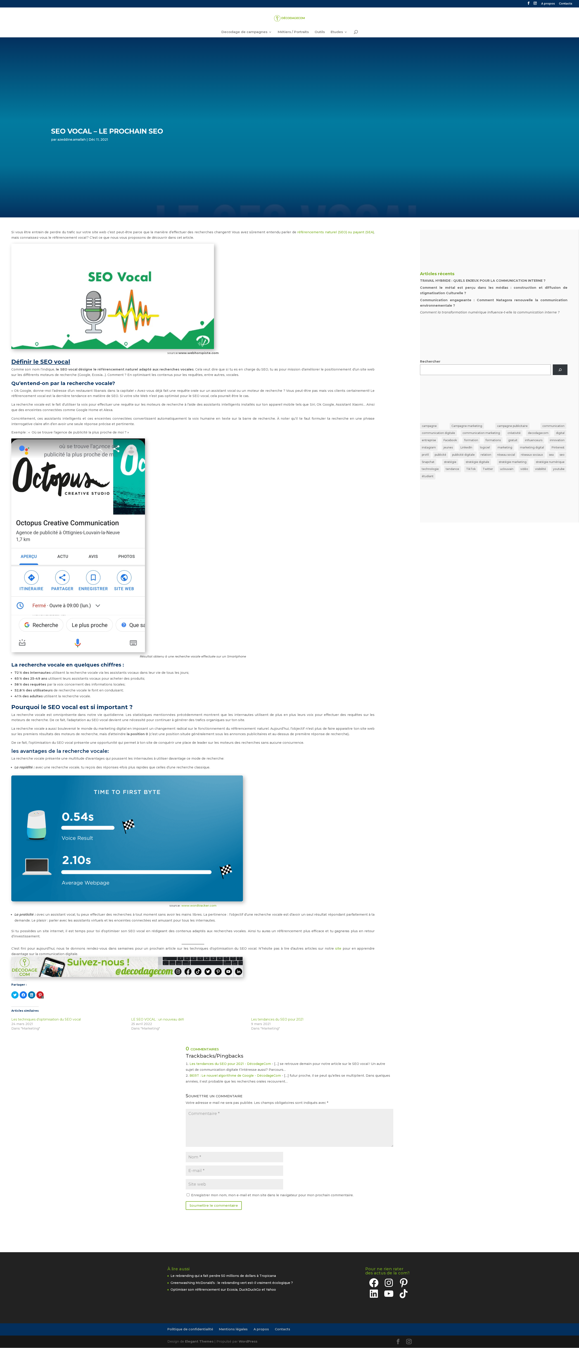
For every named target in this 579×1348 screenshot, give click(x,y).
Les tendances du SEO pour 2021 (277, 1019)
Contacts (565, 3)
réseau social (506, 454)
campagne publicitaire (512, 426)
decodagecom (538, 433)
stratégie (450, 462)
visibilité (540, 469)
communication (553, 426)
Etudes (337, 32)
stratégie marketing (513, 462)
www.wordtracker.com (198, 905)
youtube (559, 469)
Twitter (488, 469)
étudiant (428, 476)
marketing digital (532, 447)
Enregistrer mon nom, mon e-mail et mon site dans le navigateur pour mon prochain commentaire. (272, 1195)
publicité (440, 454)
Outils (320, 32)
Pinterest (558, 447)
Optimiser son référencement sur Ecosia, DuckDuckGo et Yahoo (223, 1290)
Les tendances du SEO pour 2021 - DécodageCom (230, 1064)
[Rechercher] (560, 369)
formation (471, 440)
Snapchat (428, 462)
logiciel (485, 447)
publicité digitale (463, 454)
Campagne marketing (466, 426)
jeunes (448, 447)
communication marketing (481, 433)
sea (551, 454)
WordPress (248, 1341)
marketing (505, 447)
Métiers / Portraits (293, 32)
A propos (548, 3)
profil (425, 454)
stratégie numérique (550, 462)
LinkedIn (466, 447)
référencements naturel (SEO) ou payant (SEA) (335, 232)
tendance (452, 469)
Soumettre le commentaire (214, 1205)
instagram (429, 447)
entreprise (429, 440)
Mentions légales (233, 1329)
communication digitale (438, 433)
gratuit (512, 440)
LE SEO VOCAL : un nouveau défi (157, 1019)
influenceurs (533, 440)
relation (486, 454)
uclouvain (506, 469)
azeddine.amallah (71, 139)
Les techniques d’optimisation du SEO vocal (46, 1019)
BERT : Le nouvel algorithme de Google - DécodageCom (235, 1076)
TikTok (471, 469)
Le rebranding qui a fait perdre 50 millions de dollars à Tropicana (223, 1276)
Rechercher (430, 361)
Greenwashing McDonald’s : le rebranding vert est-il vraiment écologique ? (232, 1283)
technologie (430, 469)
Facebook (450, 440)
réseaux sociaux (532, 454)
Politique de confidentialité (190, 1329)
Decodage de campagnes (244, 32)
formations (493, 440)
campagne (429, 426)
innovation (557, 440)
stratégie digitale (477, 462)
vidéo (524, 469)
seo (562, 454)
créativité (514, 433)
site (338, 948)
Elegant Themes (199, 1341)
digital (560, 433)
